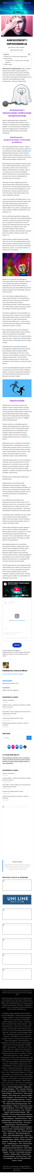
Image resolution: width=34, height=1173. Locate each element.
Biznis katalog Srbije (7, 998)
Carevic (5, 1070)
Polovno (12, 1000)
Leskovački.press (16, 1168)
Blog (9, 650)
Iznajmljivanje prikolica (15, 1068)
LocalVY (3, 1007)
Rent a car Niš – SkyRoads (22, 1022)
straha (18, 346)
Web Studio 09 (19, 1000)
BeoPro (28, 1051)
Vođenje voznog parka (8, 700)
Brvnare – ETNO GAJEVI (10, 1064)
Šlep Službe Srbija (25, 1061)
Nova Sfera (27, 1049)
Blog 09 (3, 1002)
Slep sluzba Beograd (12, 1061)
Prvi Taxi (28, 1047)
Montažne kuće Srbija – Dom (23, 1038)
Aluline (29, 1053)
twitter (4, 656)
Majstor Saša (13, 1076)
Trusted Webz (15, 1007)
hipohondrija (26, 652)
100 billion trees (22, 1009)
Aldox (4, 1049)
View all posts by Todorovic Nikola (12, 674)
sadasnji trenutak (23, 654)
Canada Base (27, 1005)
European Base (28, 1003)
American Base (12, 1005)
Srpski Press (26, 1002)
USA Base (4, 1005)
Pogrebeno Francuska (8, 1043)
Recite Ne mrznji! (17, 3)
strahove (25, 248)
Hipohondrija (8, 64)
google (21, 652)
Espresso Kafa (5, 1057)
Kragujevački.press (25, 1166)
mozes (16, 654)
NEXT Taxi (10, 1049)
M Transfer (15, 1059)
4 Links (8, 1007)
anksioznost (10, 652)
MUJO (13, 1057)
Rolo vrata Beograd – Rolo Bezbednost (17, 1040)
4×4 (9, 1059)
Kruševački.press (14, 1166)
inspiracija (5, 654)
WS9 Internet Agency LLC (16, 1003)
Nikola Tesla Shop (12, 1009)
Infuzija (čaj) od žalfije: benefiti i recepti (12, 718)
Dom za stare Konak (15, 1019)
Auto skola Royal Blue (16, 1070)
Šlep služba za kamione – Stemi (13, 1055)
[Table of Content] (29, 54)
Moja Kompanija (27, 998)
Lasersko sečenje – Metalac (11, 1051)
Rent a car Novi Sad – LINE (9, 1083)
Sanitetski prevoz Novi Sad (15, 1034)
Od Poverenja (5, 1000)
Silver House (27, 1068)
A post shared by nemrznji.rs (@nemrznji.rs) (17, 638)
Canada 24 (20, 1005)
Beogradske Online (16, 1002)
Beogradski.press (27, 1168)
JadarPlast (25, 1019)
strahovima (26, 443)
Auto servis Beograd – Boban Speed (19, 1080)
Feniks (23, 1051)
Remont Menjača (8, 1022)
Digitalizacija (27, 1000)
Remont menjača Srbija (9, 1024)
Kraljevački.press (7, 1168)
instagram (11, 654)
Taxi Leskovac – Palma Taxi (16, 1047)
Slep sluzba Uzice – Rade (9, 1026)
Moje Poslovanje (18, 998)
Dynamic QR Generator (26, 1007)
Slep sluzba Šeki (18, 1066)
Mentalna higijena (15, 650)
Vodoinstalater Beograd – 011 (19, 1072)
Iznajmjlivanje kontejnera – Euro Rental (13, 1053)
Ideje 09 (8, 1002)
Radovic (26, 1055)
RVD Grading (12, 1028)
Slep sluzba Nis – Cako (24, 1024)
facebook (16, 652)
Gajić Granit (18, 1049)
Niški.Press (6, 1166)
